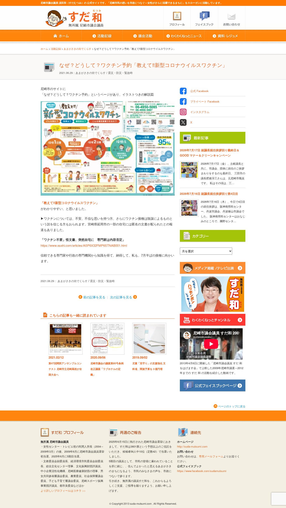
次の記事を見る (121, 297)
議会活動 (142, 36)
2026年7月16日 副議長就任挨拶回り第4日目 (209, 193)
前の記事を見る (94, 297)
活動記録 (101, 36)
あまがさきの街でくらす (91, 73)
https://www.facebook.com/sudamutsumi (201, 471)
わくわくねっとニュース (183, 36)
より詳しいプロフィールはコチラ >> (63, 491)
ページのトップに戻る (231, 406)
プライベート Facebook (204, 101)
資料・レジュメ (224, 36)
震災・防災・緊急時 (120, 73)
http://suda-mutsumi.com (192, 446)
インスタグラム (199, 112)
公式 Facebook (199, 91)
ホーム (61, 36)
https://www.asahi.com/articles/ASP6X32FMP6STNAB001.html (84, 245)
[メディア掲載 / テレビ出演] (212, 272)
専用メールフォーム (211, 456)
